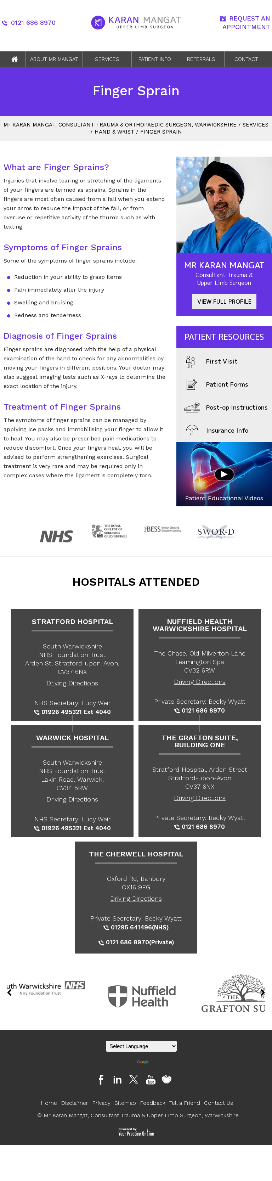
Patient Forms (227, 384)
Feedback (152, 1103)
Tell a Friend (184, 1103)
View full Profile (224, 301)
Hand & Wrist (114, 132)
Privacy (101, 1103)
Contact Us (218, 1103)
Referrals (201, 59)
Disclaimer (74, 1103)
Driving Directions (72, 683)
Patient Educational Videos (224, 498)
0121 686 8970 (33, 22)
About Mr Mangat (54, 59)
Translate (160, 1062)
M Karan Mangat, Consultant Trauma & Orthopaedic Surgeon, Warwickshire (120, 125)
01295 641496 (131, 927)
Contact (246, 59)
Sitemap (125, 1103)
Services (107, 59)
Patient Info (154, 59)
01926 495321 (61, 711)
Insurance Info (227, 430)
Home (15, 59)
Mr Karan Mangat (224, 273)
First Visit (222, 361)
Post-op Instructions (237, 407)
